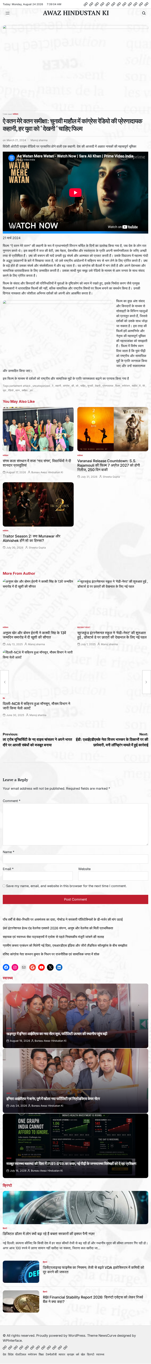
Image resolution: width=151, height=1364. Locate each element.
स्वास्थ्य (8, 1028)
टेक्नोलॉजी (51, 1354)
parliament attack (20, 385)
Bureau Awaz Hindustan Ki (47, 472)
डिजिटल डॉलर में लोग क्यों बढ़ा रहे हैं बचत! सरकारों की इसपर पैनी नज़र (49, 1234)
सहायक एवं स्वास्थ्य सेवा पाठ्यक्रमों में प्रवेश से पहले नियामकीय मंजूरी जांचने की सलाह (53, 937)
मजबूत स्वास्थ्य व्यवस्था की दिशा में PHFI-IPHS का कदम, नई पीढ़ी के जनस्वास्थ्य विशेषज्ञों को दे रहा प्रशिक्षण (71, 1163)
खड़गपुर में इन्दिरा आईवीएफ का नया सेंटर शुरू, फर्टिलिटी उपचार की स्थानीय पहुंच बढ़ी (56, 1033)
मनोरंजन (15, 114)
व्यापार (62, 1354)
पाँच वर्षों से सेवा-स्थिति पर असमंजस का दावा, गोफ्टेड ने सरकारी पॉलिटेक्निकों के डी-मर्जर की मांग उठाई (63, 919)
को (77, 385)
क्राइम (70, 1354)
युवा (4, 390)
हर (31, 390)
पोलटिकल (20, 1354)
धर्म (77, 1354)
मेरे (144, 385)
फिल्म (117, 385)
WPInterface (12, 1340)
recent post (83, 627)
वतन (17, 390)
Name (8, 852)
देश (4, 698)
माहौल (134, 385)
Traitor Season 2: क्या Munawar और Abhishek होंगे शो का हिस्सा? (31, 538)
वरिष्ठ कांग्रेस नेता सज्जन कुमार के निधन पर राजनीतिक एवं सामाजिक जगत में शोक (51, 954)
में (140, 385)
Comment (11, 801)
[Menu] (7, 13)
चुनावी (90, 385)
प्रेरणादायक (107, 385)
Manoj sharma (39, 140)
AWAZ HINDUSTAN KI (76, 13)
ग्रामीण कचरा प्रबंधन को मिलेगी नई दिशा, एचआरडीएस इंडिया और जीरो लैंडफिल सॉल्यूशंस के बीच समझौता (65, 945)
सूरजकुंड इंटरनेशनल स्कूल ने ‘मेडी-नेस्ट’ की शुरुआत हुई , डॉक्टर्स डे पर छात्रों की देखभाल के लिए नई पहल (112, 635)
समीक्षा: (25, 390)
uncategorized (41, 385)
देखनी (97, 385)
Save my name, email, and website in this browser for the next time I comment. (66, 886)
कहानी (58, 385)
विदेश (10, 1354)
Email (8, 869)
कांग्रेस (66, 385)
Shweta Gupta (111, 476)
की (72, 385)
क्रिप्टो (5, 1228)
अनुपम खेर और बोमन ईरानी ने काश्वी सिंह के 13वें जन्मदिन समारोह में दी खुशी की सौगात (34, 635)
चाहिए (82, 385)
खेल (83, 1354)
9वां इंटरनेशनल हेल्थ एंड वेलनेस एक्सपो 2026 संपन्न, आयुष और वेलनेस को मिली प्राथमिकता (58, 928)
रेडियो (10, 390)
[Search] (143, 13)
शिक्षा (41, 1354)
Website (84, 869)
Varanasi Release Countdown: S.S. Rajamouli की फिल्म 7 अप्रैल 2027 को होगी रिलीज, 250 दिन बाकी (108, 465)
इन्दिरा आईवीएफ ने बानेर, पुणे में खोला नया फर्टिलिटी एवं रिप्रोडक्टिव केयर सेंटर (53, 1098)
